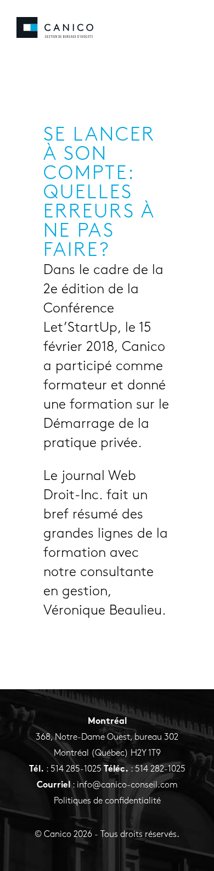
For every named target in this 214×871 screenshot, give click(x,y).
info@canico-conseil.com (127, 785)
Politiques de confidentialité (107, 801)
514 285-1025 (76, 769)
